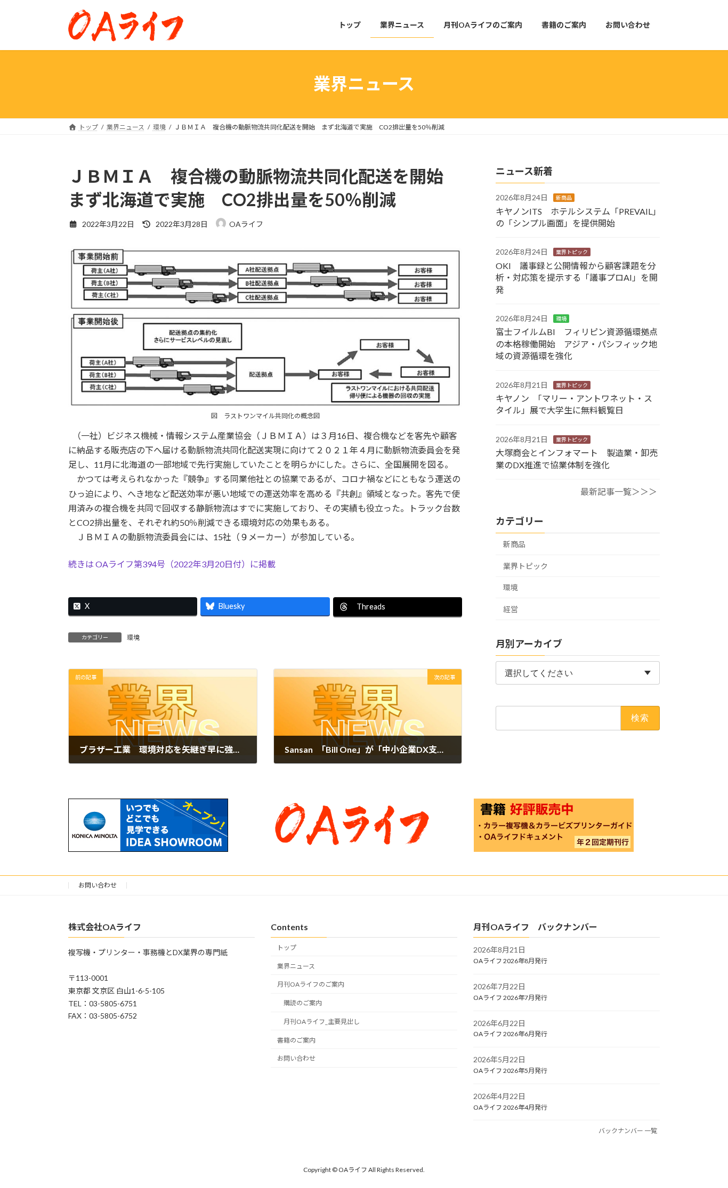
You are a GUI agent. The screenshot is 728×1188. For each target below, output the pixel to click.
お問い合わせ (97, 885)
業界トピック (572, 252)
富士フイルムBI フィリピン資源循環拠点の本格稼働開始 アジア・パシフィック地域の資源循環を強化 (577, 344)
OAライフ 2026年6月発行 (510, 1034)
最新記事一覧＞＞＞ (618, 491)
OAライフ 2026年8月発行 (510, 961)
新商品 (564, 197)
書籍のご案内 (296, 1040)
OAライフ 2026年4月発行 (510, 1107)
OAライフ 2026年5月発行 (510, 1071)
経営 (510, 608)
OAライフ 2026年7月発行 (510, 997)
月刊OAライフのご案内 (310, 984)
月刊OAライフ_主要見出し (322, 1022)
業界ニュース (296, 966)
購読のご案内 (303, 1003)
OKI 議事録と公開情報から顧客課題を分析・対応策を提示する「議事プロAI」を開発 (577, 277)
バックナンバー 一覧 (627, 1131)
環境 (133, 637)
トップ (286, 947)
